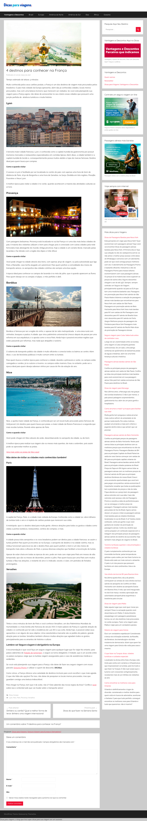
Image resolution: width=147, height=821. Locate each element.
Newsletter (108, 81)
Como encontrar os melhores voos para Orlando (119, 684)
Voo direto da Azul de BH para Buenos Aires (121, 574)
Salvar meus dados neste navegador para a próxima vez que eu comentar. (37, 798)
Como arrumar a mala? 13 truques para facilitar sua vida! (122, 410)
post (94, 685)
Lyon (10, 698)
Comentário (11, 747)
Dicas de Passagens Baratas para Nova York (121, 237)
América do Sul (74, 15)
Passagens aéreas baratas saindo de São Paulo (120, 363)
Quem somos (109, 77)
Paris (18, 698)
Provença (24, 698)
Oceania (107, 15)
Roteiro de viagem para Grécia (116, 630)
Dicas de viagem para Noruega (116, 388)
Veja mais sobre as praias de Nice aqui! (22, 452)
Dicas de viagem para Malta (115, 604)
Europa (41, 15)
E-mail (9, 786)
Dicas (11, 695)
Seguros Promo (20, 668)
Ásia (87, 15)
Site (7, 792)
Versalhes (31, 698)
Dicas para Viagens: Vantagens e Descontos (121, 84)
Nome (9, 779)
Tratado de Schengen (33, 653)
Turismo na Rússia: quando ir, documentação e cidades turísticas (122, 546)
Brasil (31, 15)
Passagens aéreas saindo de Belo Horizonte (121, 435)
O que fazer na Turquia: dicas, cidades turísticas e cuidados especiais (119, 654)
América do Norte (56, 15)
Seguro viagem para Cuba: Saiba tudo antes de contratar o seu (121, 336)
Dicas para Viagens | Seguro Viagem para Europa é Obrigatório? (36, 732)
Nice (14, 698)
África (96, 15)
